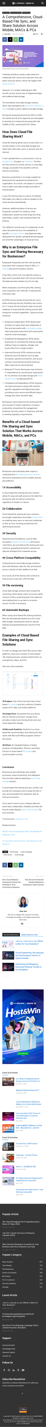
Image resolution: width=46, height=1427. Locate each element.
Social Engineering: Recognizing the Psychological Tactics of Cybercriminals (29, 955)
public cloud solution (30, 809)
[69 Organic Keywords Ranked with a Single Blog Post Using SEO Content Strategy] (8, 1181)
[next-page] (7, 975)
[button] (4, 3)
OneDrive (29, 161)
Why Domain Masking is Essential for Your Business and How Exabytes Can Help (20, 1245)
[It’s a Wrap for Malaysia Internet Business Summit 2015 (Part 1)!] (8, 1082)
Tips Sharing (26, 13)
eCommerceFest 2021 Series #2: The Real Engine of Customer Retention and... (28, 1115)
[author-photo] (23, 908)
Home (4, 9)
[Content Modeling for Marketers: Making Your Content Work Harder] (8, 1105)
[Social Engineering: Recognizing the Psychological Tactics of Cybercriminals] (8, 955)
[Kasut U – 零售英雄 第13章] (8, 1169)
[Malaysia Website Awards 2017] (8, 1093)
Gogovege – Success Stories (26, 1155)
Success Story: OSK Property (26, 1144)
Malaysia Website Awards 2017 (27, 1090)
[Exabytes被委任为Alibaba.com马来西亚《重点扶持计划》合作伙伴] (8, 1128)
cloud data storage (34, 328)
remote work (37, 517)
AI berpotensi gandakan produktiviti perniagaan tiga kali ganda (18, 1315)
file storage (27, 751)
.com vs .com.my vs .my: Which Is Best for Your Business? (20, 1303)
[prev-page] (3, 975)
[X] (10, 39)
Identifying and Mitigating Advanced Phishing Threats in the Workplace (28, 967)
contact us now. (21, 819)
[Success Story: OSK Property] (8, 1146)
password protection (20, 542)
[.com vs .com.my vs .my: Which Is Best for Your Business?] (8, 944)
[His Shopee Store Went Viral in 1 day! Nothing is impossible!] (8, 1192)
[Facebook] (4, 39)
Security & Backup (24, 9)
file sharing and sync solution (28, 474)
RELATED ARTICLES (11, 935)
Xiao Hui (7, 34)
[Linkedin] (21, 39)
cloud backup (14, 852)
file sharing (12, 704)
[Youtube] (23, 1370)
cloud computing (26, 852)
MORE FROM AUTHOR (29, 935)
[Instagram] (9, 1370)
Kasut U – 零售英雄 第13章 (26, 1167)
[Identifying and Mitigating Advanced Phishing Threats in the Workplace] (8, 967)
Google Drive (7, 161)
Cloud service (7, 855)
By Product (12, 9)
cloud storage (19, 855)
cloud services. (8, 84)
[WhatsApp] (15, 39)
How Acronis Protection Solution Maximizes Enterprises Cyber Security (33, 882)
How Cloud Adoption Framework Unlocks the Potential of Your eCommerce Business (11, 883)
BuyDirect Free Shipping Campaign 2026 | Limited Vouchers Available (20, 1326)
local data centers (16, 233)
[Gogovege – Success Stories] (8, 1158)
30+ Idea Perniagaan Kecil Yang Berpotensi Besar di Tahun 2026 (21, 1222)
